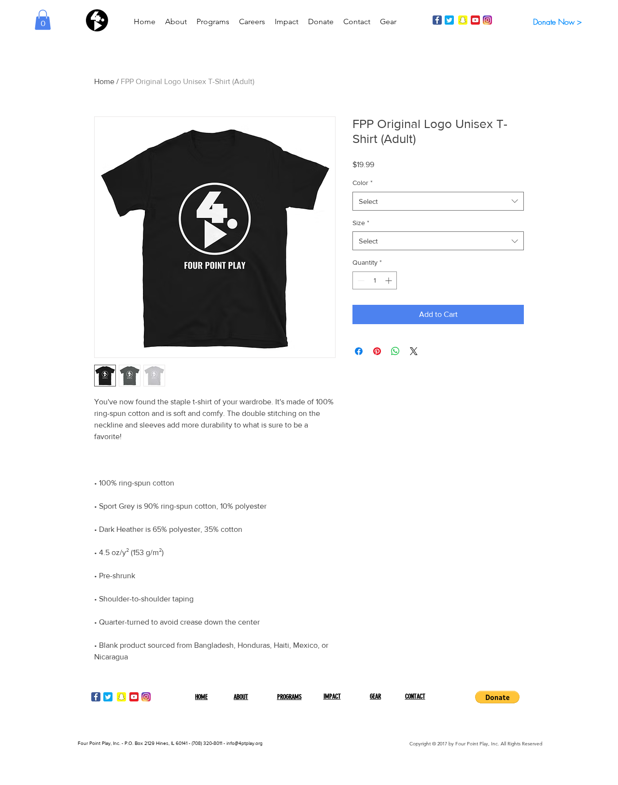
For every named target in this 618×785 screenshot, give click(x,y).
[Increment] (389, 280)
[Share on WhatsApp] (395, 351)
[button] (42, 20)
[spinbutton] (374, 280)
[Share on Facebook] (359, 351)
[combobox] (438, 201)
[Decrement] (360, 280)
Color (362, 182)
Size (360, 223)
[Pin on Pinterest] (377, 351)
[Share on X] (414, 351)
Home (104, 81)
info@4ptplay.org (244, 743)
